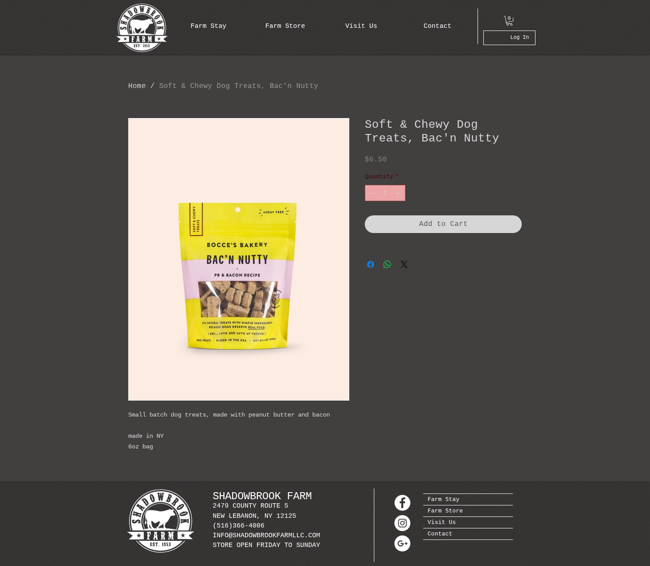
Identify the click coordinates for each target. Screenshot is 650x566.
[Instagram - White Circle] (402, 523)
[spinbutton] (385, 193)
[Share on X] (404, 264)
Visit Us (442, 522)
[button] (509, 21)
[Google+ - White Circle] (402, 543)
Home (137, 86)
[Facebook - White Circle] (402, 503)
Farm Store (445, 511)
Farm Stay (443, 499)
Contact (440, 534)
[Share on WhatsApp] (387, 264)
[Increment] (398, 193)
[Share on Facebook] (370, 264)
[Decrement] (371, 193)
